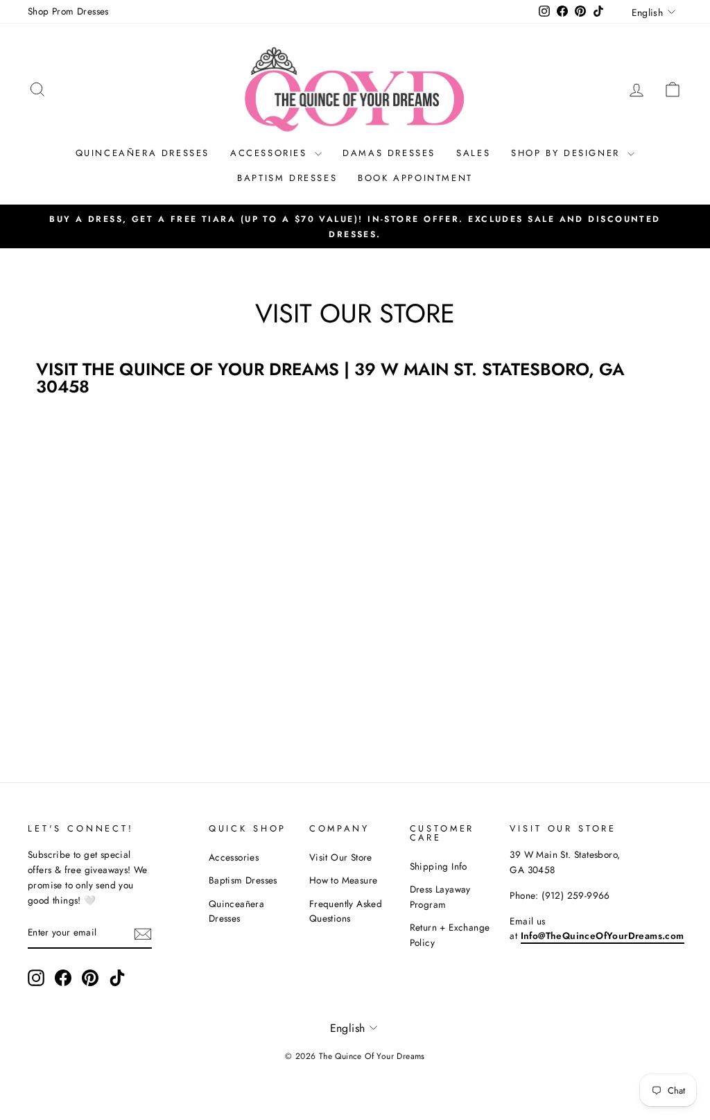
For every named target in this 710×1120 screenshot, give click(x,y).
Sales (473, 153)
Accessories (270, 153)
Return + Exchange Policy (450, 934)
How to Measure (343, 880)
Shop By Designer (567, 153)
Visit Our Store (340, 857)
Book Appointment (415, 177)
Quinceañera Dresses (142, 153)
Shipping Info (438, 866)
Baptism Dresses (287, 177)
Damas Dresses (389, 153)
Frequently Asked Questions (345, 911)
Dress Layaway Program (440, 896)
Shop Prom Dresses (68, 11)
